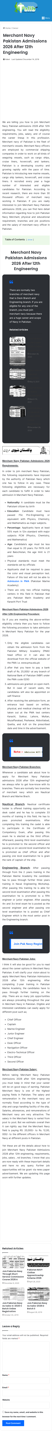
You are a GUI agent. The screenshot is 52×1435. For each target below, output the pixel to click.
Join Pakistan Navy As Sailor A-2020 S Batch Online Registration (12, 1307)
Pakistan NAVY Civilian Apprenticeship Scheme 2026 (35, 1273)
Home (8, 28)
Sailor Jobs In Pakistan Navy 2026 (35, 374)
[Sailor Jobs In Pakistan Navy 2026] (17, 373)
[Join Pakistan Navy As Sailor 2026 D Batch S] (38, 1293)
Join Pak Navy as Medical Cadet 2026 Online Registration (35, 416)
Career (15, 28)
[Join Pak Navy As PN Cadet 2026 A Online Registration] (17, 351)
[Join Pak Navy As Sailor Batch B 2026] (17, 391)
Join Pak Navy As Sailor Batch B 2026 (35, 391)
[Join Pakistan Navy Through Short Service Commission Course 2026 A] (13, 1262)
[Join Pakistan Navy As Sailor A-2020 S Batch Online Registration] (13, 1293)
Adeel (7, 59)
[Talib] (26, 7)
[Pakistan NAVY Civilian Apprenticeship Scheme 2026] (38, 1261)
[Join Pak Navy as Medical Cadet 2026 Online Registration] (17, 411)
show (30, 240)
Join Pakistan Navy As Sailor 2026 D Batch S (37, 1306)
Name (5, 1375)
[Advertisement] (26, 92)
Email (5, 1387)
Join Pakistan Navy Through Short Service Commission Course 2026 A (13, 1275)
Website (6, 1400)
